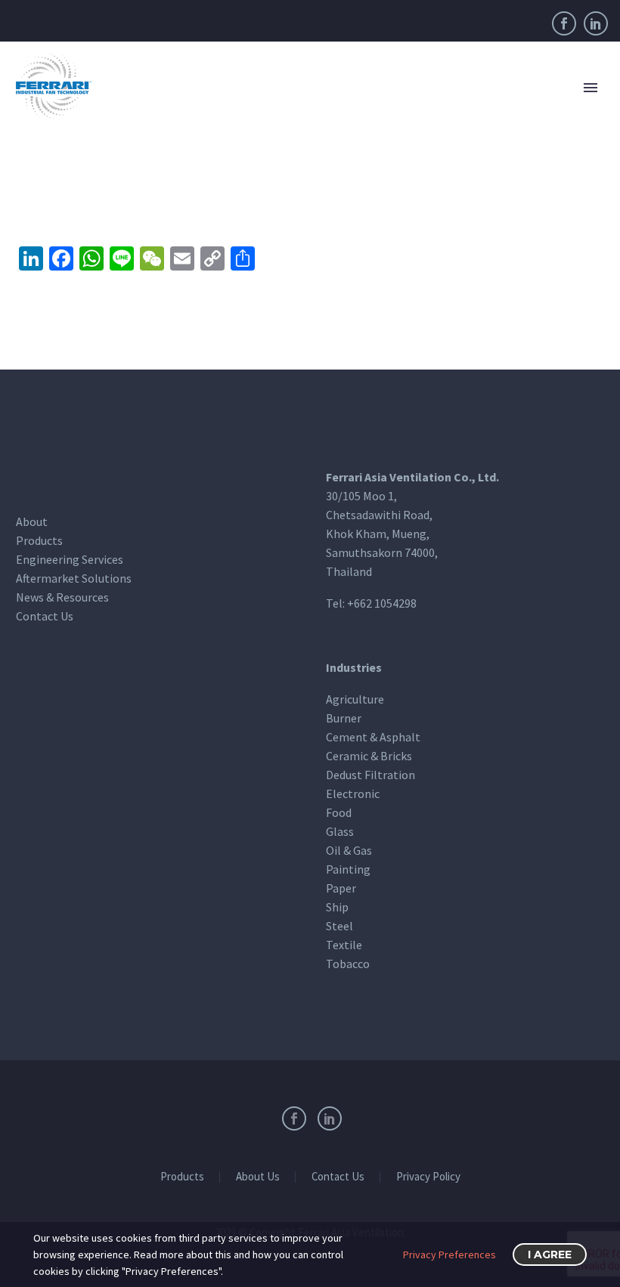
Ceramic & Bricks (369, 755)
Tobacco (348, 963)
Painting (348, 869)
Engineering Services (69, 559)
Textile (344, 944)
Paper (341, 888)
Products (39, 540)
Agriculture (355, 699)
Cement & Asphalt (373, 736)
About (32, 521)
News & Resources (62, 597)
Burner (343, 717)
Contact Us (44, 615)
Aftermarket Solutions (74, 578)
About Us (258, 1177)
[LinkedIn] (596, 23)
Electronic (353, 793)
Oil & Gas (349, 850)
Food (339, 812)
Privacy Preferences (449, 1254)
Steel (339, 925)
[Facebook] (564, 23)
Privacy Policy (428, 1177)
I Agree (550, 1254)
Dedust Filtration (370, 774)
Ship (337, 906)
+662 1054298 (382, 603)
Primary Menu (590, 87)
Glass (340, 831)
